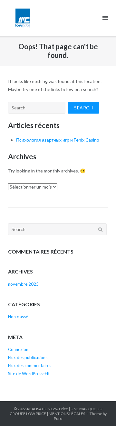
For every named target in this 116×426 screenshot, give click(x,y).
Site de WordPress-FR (29, 373)
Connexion (18, 349)
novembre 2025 (23, 284)
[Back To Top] (100, 410)
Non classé (18, 316)
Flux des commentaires (29, 365)
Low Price (59, 408)
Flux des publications (27, 357)
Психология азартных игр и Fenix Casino (57, 140)
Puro (58, 418)
